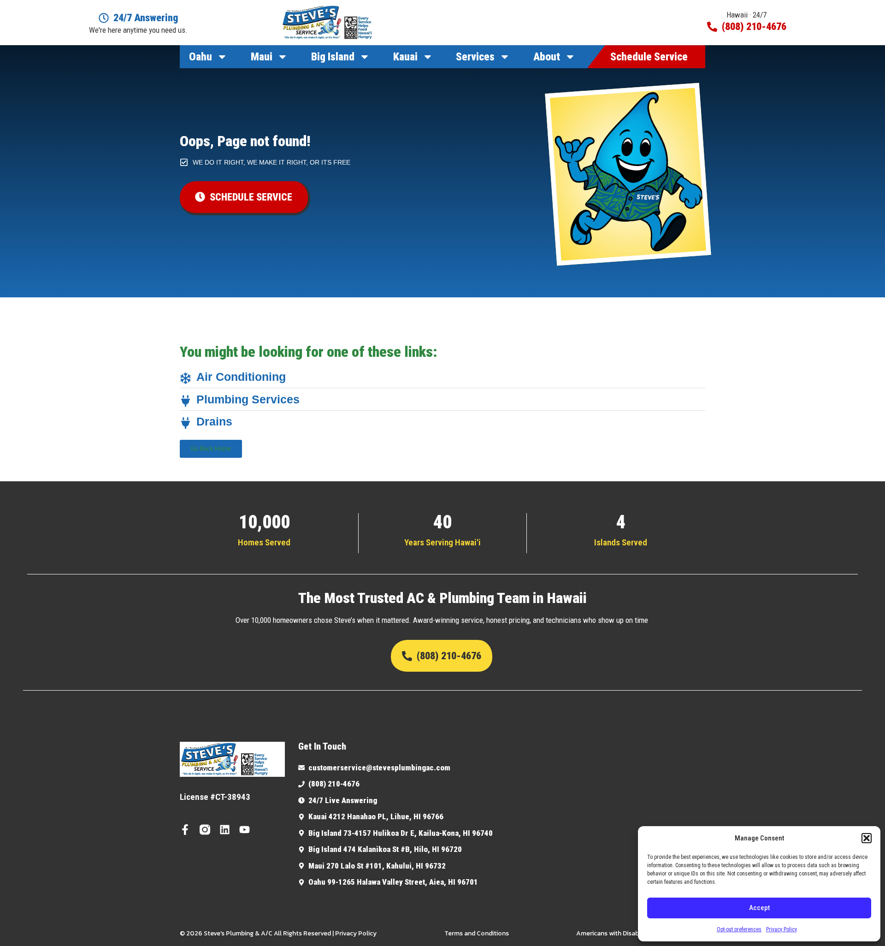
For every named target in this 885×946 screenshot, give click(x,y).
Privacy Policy (781, 929)
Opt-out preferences (739, 929)
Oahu (200, 56)
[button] (866, 838)
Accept (759, 908)
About (546, 56)
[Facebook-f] (185, 829)
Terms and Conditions (476, 933)
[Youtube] (244, 829)
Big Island (332, 56)
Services (475, 56)
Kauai (405, 56)
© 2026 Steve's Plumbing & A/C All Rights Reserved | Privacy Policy (278, 933)
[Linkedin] (224, 829)
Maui (261, 56)
